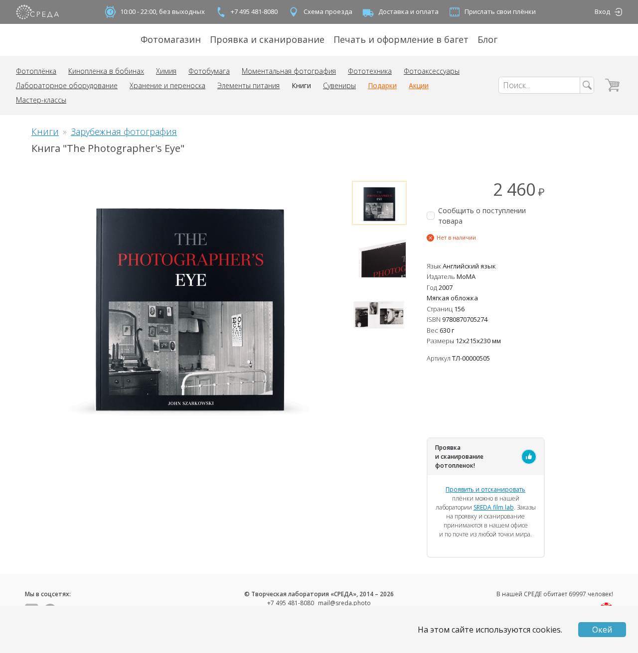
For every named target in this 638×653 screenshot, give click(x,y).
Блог (487, 39)
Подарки (382, 85)
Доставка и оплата (408, 11)
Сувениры (339, 85)
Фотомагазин (171, 39)
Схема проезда (328, 11)
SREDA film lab (494, 507)
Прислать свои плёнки (500, 11)
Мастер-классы (41, 100)
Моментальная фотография (289, 71)
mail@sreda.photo (344, 603)
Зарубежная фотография (124, 131)
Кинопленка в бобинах (106, 71)
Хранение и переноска (167, 85)
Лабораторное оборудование (67, 85)
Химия (166, 71)
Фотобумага (209, 71)
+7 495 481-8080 (254, 11)
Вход (602, 11)
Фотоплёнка (36, 71)
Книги (301, 85)
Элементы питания (248, 85)
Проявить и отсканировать (485, 489)
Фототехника (370, 71)
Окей (602, 629)
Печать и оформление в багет (401, 39)
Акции (419, 85)
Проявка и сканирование (267, 39)
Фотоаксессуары (432, 71)
